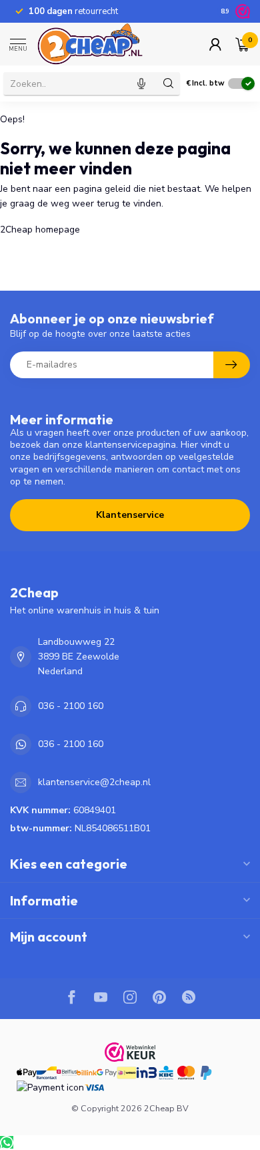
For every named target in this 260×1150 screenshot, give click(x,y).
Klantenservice (130, 515)
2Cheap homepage (40, 229)
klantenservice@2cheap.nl (94, 782)
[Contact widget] (6, 1142)
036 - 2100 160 (70, 706)
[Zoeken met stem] (141, 83)
